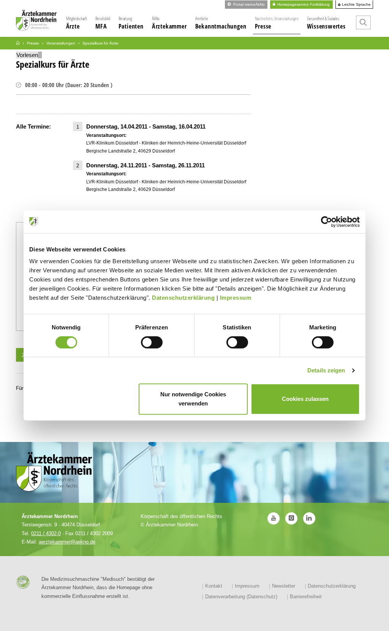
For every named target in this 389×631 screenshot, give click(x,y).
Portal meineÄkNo (248, 4)
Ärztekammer (169, 22)
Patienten (131, 22)
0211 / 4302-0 (46, 533)
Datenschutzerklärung (183, 297)
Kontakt (213, 586)
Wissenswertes (326, 22)
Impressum (235, 297)
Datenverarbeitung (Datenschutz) (241, 596)
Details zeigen (326, 370)
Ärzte (76, 22)
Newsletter (283, 586)
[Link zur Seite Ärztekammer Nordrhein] (18, 43)
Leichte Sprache (356, 4)
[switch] (152, 342)
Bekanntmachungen (221, 22)
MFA (102, 22)
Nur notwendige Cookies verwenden (193, 399)
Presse (277, 22)
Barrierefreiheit (306, 596)
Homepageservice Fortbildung (303, 4)
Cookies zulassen (305, 399)
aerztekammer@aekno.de (67, 542)
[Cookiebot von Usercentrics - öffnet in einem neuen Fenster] (326, 221)
